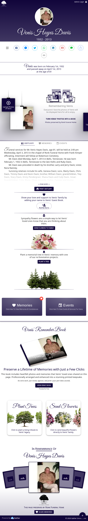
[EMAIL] (62, 48)
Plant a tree (44, 262)
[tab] (27, 143)
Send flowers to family (44, 228)
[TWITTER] (35, 48)
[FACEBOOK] (16, 48)
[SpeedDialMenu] (82, 515)
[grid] (44, 111)
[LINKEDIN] (53, 48)
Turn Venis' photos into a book (61, 119)
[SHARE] (80, 48)
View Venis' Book (44, 385)
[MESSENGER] (25, 48)
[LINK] (44, 55)
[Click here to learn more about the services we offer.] (44, 500)
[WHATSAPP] (44, 48)
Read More (44, 184)
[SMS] (71, 48)
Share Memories (45, 512)
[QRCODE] (7, 48)
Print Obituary (45, 189)
